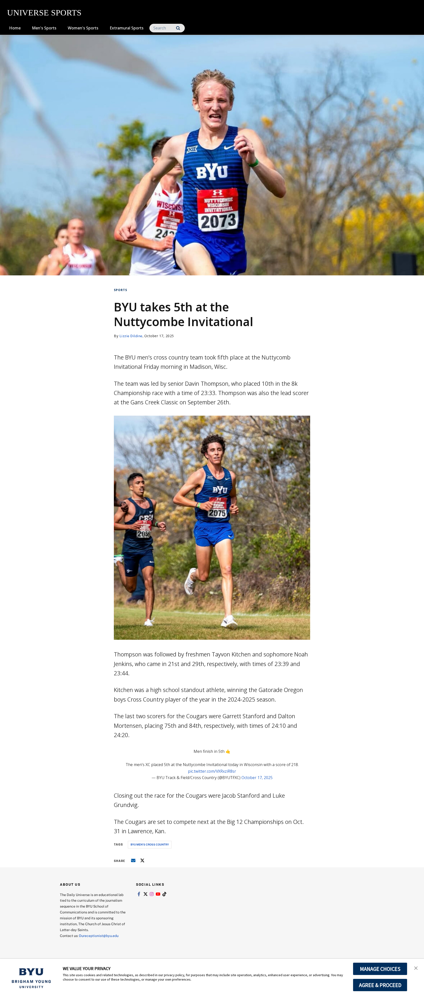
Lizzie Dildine (131, 336)
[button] (416, 967)
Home (15, 28)
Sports (120, 290)
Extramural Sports (127, 28)
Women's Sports (83, 28)
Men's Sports (44, 28)
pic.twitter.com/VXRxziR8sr (212, 771)
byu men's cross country (150, 844)
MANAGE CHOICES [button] (380, 968)
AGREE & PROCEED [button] (380, 985)
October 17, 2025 (257, 777)
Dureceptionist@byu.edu (99, 936)
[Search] (178, 28)
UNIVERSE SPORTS (44, 12)
